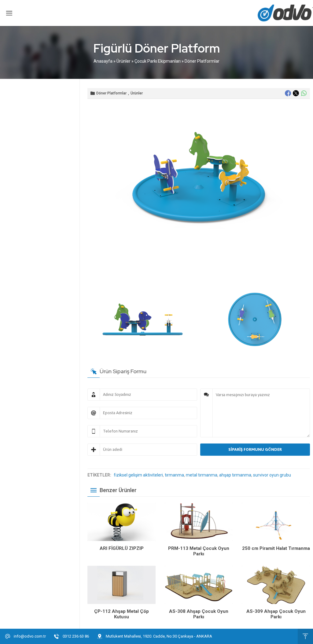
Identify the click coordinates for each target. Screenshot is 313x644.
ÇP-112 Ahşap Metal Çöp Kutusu (121, 614)
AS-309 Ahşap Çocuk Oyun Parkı (276, 614)
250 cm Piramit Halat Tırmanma (276, 548)
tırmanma (174, 475)
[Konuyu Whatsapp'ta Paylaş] (304, 93)
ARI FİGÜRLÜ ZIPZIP (122, 548)
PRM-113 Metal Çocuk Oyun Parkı (198, 551)
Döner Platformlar (202, 61)
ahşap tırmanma (235, 475)
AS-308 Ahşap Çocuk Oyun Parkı (198, 614)
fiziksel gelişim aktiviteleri (138, 475)
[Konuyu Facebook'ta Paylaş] (288, 93)
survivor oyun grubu (272, 475)
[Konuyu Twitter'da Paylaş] (296, 93)
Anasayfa (103, 61)
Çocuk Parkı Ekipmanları (157, 61)
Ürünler (123, 61)
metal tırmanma (201, 475)
